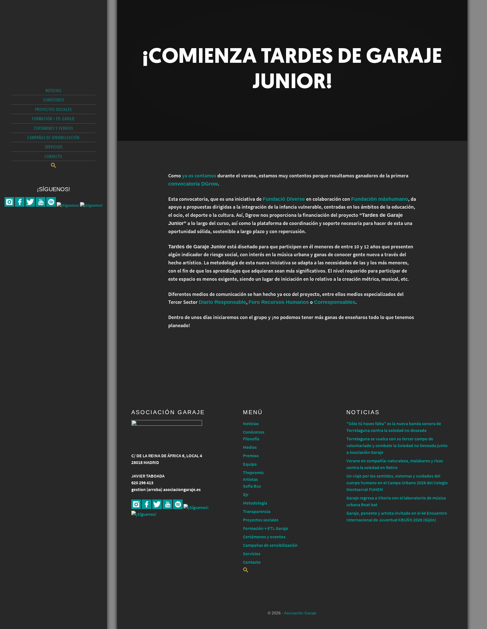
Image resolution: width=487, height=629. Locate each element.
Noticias (251, 423)
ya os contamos (199, 175)
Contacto (252, 562)
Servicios (251, 553)
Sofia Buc (252, 486)
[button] (53, 165)
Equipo (250, 464)
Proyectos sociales (260, 520)
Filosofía (251, 438)
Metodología (255, 503)
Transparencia (256, 511)
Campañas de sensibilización (270, 545)
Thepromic (253, 472)
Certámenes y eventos (264, 536)
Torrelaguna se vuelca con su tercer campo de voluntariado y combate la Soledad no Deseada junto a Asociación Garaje (397, 445)
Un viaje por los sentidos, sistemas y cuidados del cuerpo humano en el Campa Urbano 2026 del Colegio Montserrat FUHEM (397, 482)
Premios (251, 455)
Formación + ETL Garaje (265, 528)
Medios (250, 447)
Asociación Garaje (53, 27)
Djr (246, 494)
